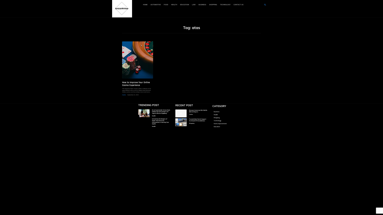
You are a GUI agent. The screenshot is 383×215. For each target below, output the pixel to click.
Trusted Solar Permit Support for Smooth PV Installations (197, 120)
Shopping (191, 123)
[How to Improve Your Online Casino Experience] (137, 60)
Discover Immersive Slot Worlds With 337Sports (198, 111)
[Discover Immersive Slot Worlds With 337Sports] (181, 113)
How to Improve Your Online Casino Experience (136, 84)
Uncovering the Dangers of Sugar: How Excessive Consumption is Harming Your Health (160, 121)
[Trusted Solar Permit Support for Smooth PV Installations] (181, 122)
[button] (265, 4)
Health (154, 116)
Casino (124, 95)
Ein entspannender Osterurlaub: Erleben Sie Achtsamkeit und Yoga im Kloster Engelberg (161, 111)
